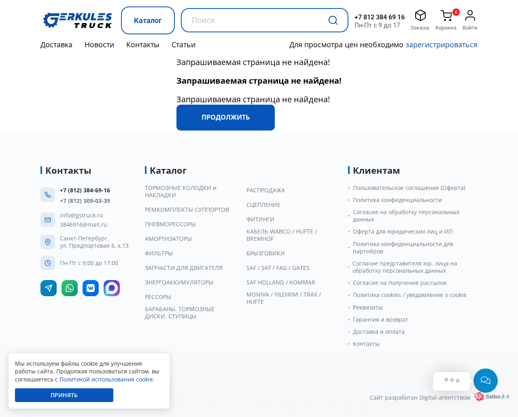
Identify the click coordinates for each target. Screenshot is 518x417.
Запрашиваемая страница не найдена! (253, 62)
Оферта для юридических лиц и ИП (403, 231)
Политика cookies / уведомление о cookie (410, 295)
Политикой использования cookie (106, 379)
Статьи (183, 44)
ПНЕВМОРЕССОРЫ (170, 224)
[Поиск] (333, 20)
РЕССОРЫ (158, 297)
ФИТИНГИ (260, 219)
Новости (99, 44)
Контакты (142, 44)
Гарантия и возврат (380, 319)
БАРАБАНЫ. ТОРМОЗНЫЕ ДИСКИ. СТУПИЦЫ (179, 312)
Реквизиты (368, 307)
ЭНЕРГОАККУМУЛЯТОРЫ (179, 282)
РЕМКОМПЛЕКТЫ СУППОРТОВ (187, 209)
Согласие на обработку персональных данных (406, 215)
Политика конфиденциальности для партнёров (403, 247)
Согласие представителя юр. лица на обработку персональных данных (404, 267)
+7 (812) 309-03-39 (85, 200)
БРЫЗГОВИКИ (265, 253)
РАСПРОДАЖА (265, 190)
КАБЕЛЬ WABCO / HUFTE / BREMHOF (281, 235)
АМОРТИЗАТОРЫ (168, 238)
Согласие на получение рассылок (400, 282)
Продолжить (226, 117)
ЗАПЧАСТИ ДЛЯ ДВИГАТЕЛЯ (184, 268)
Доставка (56, 44)
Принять (64, 395)
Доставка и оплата (379, 331)
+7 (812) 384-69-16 (85, 190)
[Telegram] (48, 288)
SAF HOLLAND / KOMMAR (280, 282)
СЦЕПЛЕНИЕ (263, 204)
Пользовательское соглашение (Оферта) (409, 188)
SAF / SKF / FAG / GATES (278, 268)
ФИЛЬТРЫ (159, 253)
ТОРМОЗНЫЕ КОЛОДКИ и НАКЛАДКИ (181, 191)
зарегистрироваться (441, 44)
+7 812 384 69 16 (380, 17)
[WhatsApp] (70, 288)
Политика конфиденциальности (397, 200)
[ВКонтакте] (91, 288)
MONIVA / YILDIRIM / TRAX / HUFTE (283, 298)
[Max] (112, 288)
